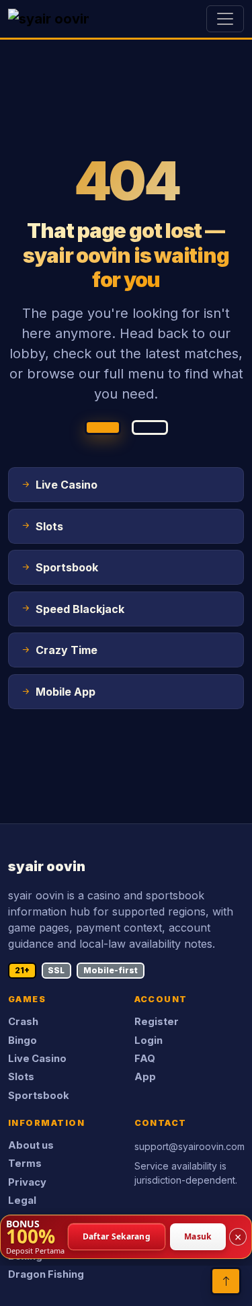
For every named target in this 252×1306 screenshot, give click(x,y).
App (145, 1077)
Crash (23, 1022)
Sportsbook (38, 1096)
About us (31, 1145)
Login (148, 1040)
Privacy (27, 1182)
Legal (22, 1200)
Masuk (198, 1236)
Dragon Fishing (46, 1274)
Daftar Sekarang (117, 1236)
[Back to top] (225, 1281)
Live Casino (37, 1059)
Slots (21, 1077)
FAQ (144, 1059)
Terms (25, 1163)
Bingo (22, 1040)
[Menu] (225, 18)
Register (156, 1022)
